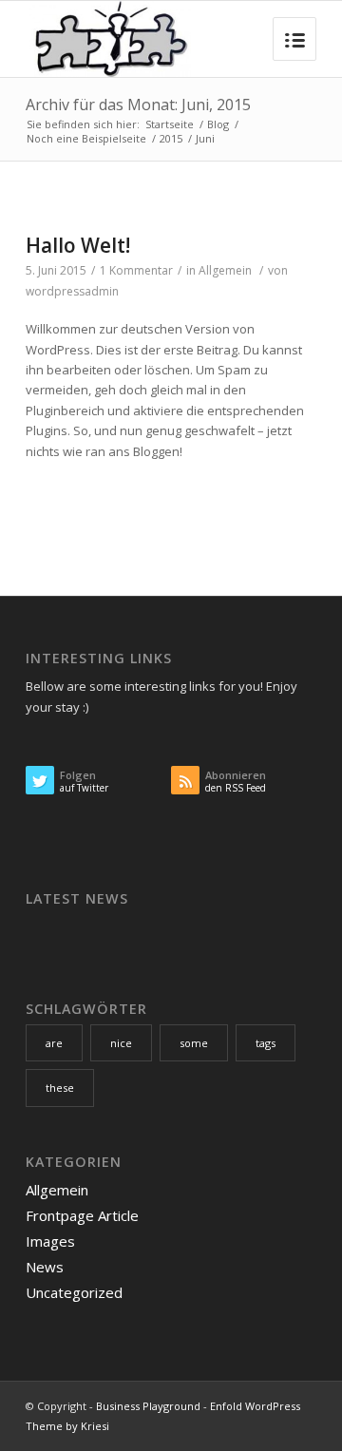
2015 (171, 138)
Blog (218, 124)
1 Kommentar (136, 270)
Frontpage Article (82, 1215)
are (54, 1043)
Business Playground (148, 1406)
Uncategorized (74, 1292)
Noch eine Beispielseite (86, 138)
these (60, 1087)
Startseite (169, 124)
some (194, 1043)
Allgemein (225, 270)
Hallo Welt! (78, 245)
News (45, 1266)
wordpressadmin (72, 291)
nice (121, 1043)
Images (50, 1241)
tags (266, 1043)
